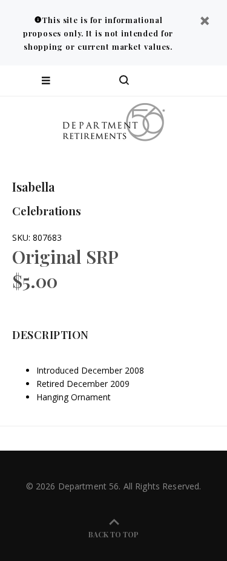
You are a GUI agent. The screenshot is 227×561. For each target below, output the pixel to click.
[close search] (207, 80)
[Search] (124, 80)
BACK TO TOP (113, 534)
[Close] (204, 22)
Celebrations (46, 210)
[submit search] (169, 80)
